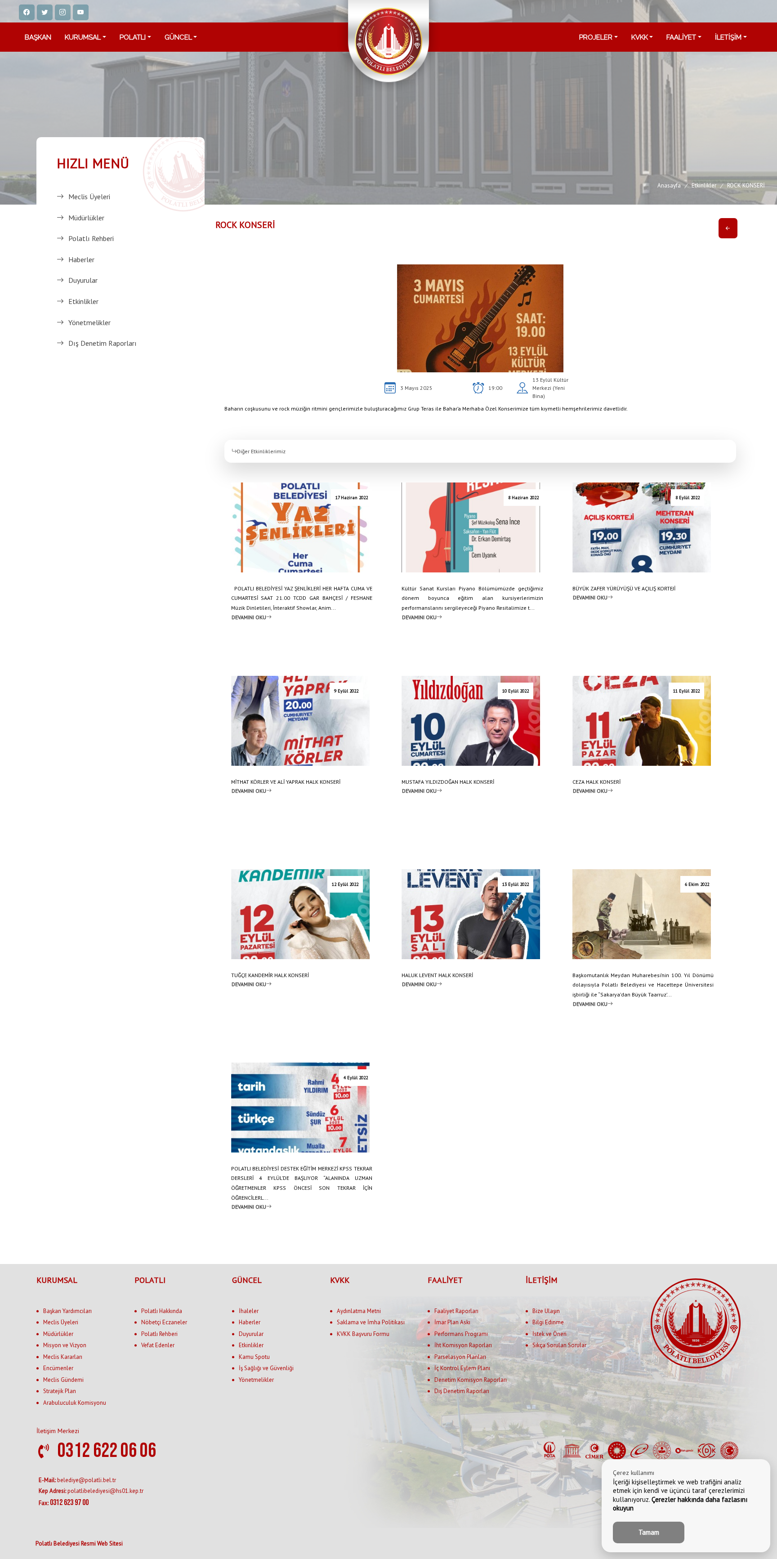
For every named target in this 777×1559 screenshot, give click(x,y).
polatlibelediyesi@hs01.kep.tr (91, 1491)
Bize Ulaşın (546, 1311)
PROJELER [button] (595, 37)
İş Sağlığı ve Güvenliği (266, 1368)
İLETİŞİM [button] (728, 37)
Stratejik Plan (59, 1391)
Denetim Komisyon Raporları (470, 1380)
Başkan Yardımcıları (67, 1311)
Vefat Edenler (157, 1345)
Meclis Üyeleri (89, 196)
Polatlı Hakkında (161, 1311)
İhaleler (249, 1311)
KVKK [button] (639, 37)
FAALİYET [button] (681, 37)
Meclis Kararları (62, 1357)
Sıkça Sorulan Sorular (559, 1345)
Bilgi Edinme (548, 1322)
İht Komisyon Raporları (463, 1345)
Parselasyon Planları (460, 1357)
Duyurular (83, 280)
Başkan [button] (38, 37)
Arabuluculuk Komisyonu (74, 1403)
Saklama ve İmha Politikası (371, 1322)
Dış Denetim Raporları (102, 343)
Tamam (649, 1532)
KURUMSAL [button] (83, 37)
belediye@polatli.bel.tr (77, 1480)
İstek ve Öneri (549, 1334)
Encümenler (58, 1368)
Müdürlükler (86, 217)
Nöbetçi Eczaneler (164, 1322)
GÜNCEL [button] (178, 37)
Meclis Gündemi (63, 1380)
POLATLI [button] (133, 37)
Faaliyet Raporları (456, 1311)
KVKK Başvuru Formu (363, 1334)
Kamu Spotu (254, 1357)
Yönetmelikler (89, 322)
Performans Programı (461, 1334)
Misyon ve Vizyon (64, 1345)
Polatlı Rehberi (91, 238)
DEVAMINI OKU (249, 616)
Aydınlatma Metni (359, 1311)
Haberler (81, 259)
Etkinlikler (83, 301)
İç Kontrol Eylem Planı (462, 1368)
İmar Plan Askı (452, 1322)
